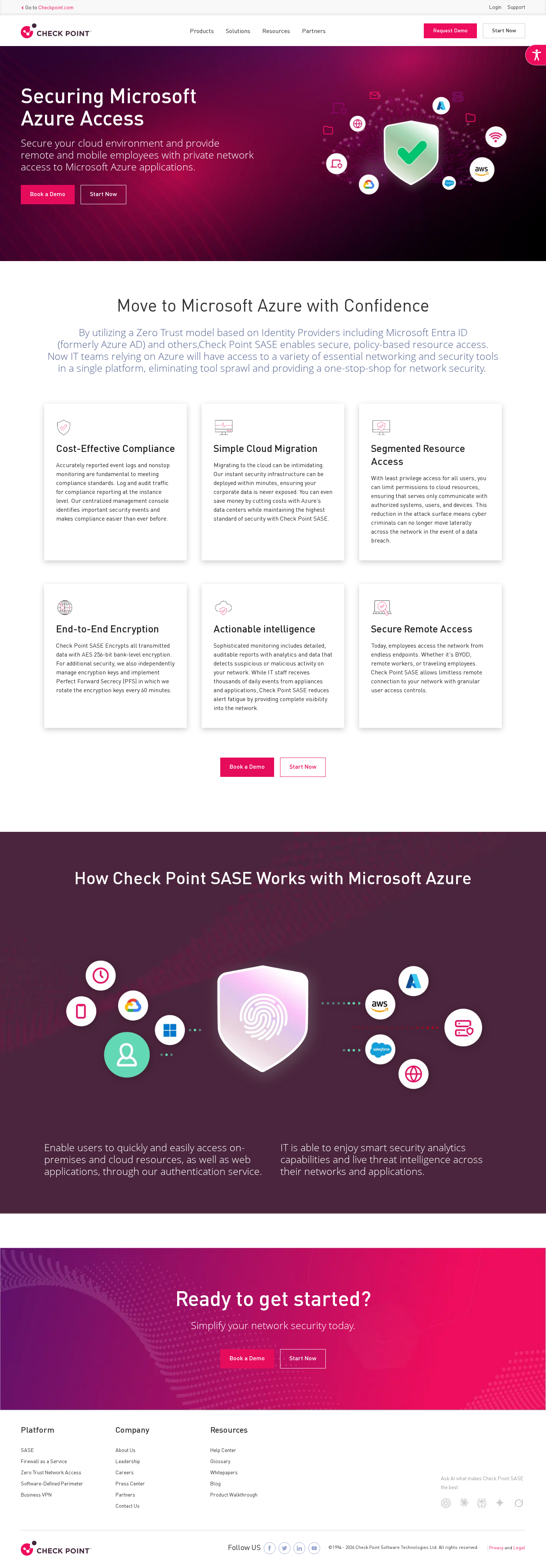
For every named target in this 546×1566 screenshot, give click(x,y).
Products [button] (202, 32)
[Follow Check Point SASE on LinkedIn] (299, 1548)
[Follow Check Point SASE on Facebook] (270, 1548)
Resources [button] (276, 32)
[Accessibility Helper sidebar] (535, 55)
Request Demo (450, 30)
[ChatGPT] (446, 1506)
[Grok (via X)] (518, 1506)
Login (495, 7)
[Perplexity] (482, 1507)
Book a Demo (47, 195)
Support (516, 7)
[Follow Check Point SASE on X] (284, 1548)
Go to (49, 7)
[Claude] (464, 1505)
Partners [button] (314, 32)
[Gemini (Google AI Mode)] (500, 1506)
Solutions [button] (238, 32)
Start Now (504, 30)
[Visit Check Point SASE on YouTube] (314, 1548)
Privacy (496, 1548)
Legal (519, 1548)
